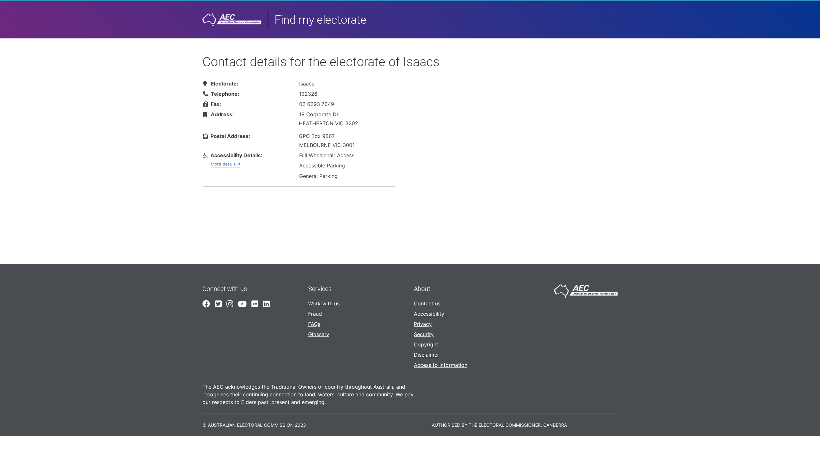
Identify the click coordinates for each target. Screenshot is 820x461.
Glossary (318, 334)
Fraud (315, 314)
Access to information (440, 365)
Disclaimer (426, 355)
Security (424, 334)
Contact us (427, 303)
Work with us (324, 303)
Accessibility (429, 314)
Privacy (423, 324)
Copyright (426, 344)
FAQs (314, 324)
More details (224, 163)
